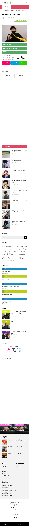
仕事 (24, 251)
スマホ (25, 246)
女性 (9, 254)
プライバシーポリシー (14, 514)
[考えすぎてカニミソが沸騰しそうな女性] (5, 442)
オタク (7, 246)
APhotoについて (14, 507)
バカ (23, 249)
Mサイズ (14, 63)
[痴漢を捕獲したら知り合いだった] (5, 448)
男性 (21, 257)
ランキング (14, 511)
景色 (9, 258)
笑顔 (3, 260)
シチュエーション (20, 466)
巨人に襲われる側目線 (7, 485)
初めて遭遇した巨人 (6, 493)
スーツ (4, 249)
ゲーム (10, 246)
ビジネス (6, 251)
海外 (15, 258)
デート (6, 7)
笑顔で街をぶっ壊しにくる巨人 (9, 490)
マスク (16, 251)
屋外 (14, 254)
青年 (12, 260)
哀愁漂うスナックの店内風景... (15, 453)
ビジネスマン (11, 251)
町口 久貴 (8, 71)
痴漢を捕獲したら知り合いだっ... (16, 446)
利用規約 (14, 509)
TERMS (3, 473)
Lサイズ (23, 63)
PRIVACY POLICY (5, 475)
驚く (14, 260)
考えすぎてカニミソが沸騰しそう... (16, 440)
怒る (20, 254)
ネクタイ (11, 249)
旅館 (4, 258)
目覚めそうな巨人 (6, 487)
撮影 (22, 254)
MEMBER (4, 471)
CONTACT (4, 469)
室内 (12, 254)
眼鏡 (24, 258)
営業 (4, 254)
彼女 (17, 254)
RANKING (4, 466)
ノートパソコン (18, 249)
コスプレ (15, 246)
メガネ (20, 251)
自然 (6, 260)
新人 (24, 254)
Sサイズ (6, 63)
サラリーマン (20, 246)
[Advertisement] (14, 96)
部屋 (8, 260)
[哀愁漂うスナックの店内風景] (5, 455)
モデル (17, 469)
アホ (3, 246)
